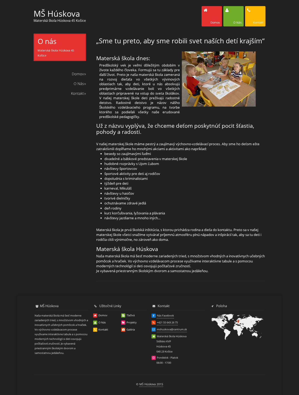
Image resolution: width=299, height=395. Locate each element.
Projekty (131, 322)
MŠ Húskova (57, 13)
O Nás (79, 83)
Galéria (130, 329)
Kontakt (77, 93)
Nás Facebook (165, 315)
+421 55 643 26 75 (167, 322)
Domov (78, 73)
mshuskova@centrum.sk (172, 329)
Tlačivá (130, 315)
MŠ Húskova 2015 (151, 384)
